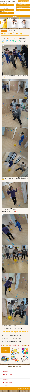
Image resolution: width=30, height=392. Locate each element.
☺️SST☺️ (5, 345)
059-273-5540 (23, 7)
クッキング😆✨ (23, 345)
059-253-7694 (23, 4)
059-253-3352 (7, 12)
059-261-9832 (7, 4)
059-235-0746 (23, 10)
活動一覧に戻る (12, 345)
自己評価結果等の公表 (24, 1)
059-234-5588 (7, 10)
